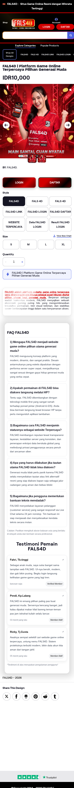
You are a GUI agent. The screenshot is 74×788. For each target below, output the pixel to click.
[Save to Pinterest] (35, 696)
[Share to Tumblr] (55, 696)
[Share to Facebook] (16, 696)
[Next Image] (68, 125)
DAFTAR (55, 182)
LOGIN (46, 26)
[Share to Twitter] (7, 696)
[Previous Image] (6, 125)
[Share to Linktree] (26, 696)
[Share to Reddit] (45, 696)
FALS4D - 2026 (12, 677)
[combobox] (35, 35)
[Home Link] (23, 24)
